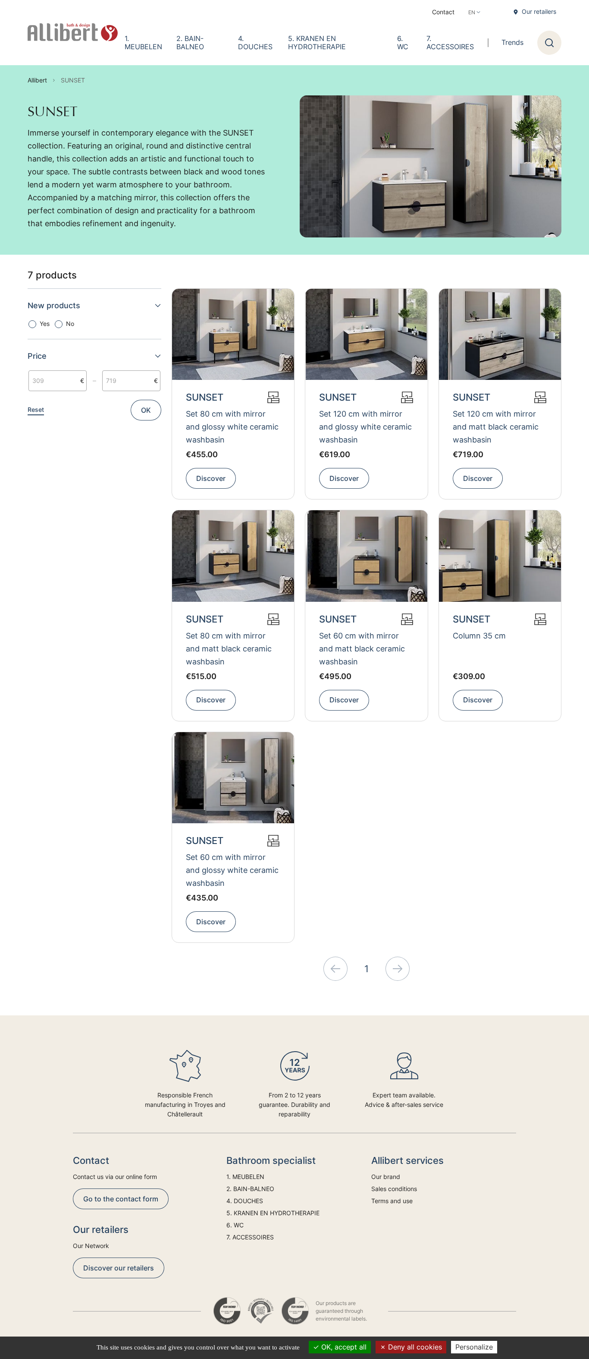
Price (37, 355)
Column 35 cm (479, 635)
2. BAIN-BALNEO (190, 42)
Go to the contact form (120, 1199)
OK (146, 410)
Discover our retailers (118, 1268)
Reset (36, 409)
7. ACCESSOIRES (450, 42)
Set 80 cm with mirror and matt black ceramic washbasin (229, 648)
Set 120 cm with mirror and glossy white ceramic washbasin (365, 426)
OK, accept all (343, 1347)
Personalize (474, 1347)
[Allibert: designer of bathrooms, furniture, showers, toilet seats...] (73, 32)
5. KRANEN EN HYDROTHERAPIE (317, 42)
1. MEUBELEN (143, 42)
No (70, 323)
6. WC (402, 42)
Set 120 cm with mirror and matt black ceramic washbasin (496, 426)
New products (54, 305)
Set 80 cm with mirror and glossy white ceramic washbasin (232, 426)
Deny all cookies (414, 1347)
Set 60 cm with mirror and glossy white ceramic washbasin (232, 870)
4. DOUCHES (255, 42)
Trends (512, 42)
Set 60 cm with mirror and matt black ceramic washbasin (362, 648)
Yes (45, 323)
